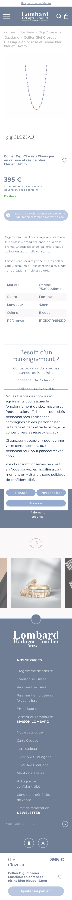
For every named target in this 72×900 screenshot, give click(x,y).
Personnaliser (51, 493)
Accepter (36, 503)
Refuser (21, 493)
